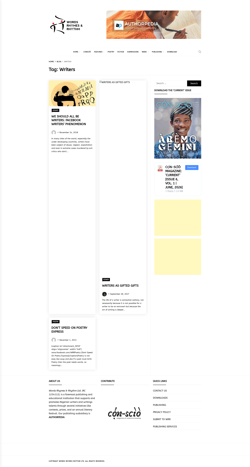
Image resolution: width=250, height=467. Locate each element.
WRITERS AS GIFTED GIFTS (120, 285)
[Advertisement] (177, 218)
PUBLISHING (157, 52)
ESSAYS (55, 110)
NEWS (144, 52)
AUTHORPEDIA (56, 417)
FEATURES (98, 52)
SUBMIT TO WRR (162, 419)
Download (191, 167)
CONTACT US (160, 390)
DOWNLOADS (160, 397)
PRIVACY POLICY (162, 412)
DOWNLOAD (172, 52)
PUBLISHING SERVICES (165, 426)
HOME (75, 52)
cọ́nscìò (87, 52)
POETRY (111, 52)
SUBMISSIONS (133, 52)
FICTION (120, 52)
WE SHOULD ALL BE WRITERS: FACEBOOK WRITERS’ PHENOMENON (68, 120)
